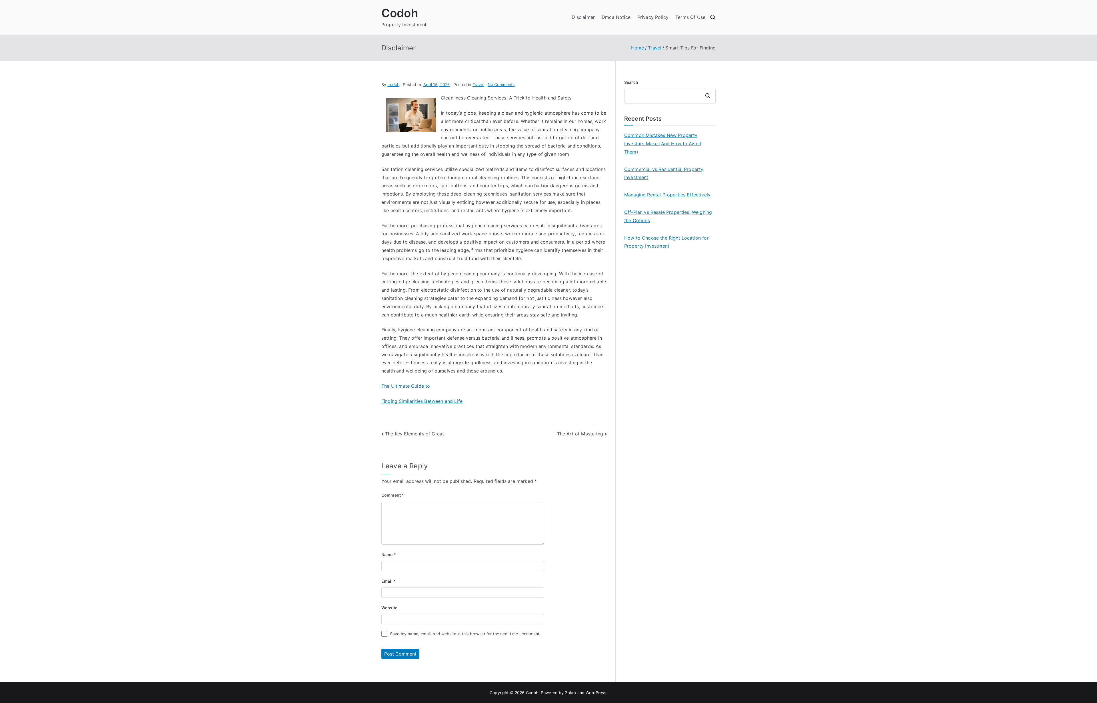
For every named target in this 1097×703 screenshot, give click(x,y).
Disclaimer (583, 17)
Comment (392, 495)
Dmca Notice (616, 17)
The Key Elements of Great (414, 434)
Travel (478, 84)
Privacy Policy (652, 17)
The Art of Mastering (580, 434)
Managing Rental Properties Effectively (667, 195)
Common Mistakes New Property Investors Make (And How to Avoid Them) (662, 143)
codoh (393, 84)
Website (389, 607)
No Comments (501, 84)
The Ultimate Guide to (405, 386)
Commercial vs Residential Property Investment (663, 173)
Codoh (399, 13)
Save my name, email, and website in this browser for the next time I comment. (465, 633)
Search (631, 82)
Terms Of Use (690, 17)
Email (388, 581)
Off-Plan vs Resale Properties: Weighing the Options (668, 216)
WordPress (596, 692)
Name (388, 554)
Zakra (570, 692)
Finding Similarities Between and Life (422, 401)
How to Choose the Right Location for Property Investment (666, 242)
